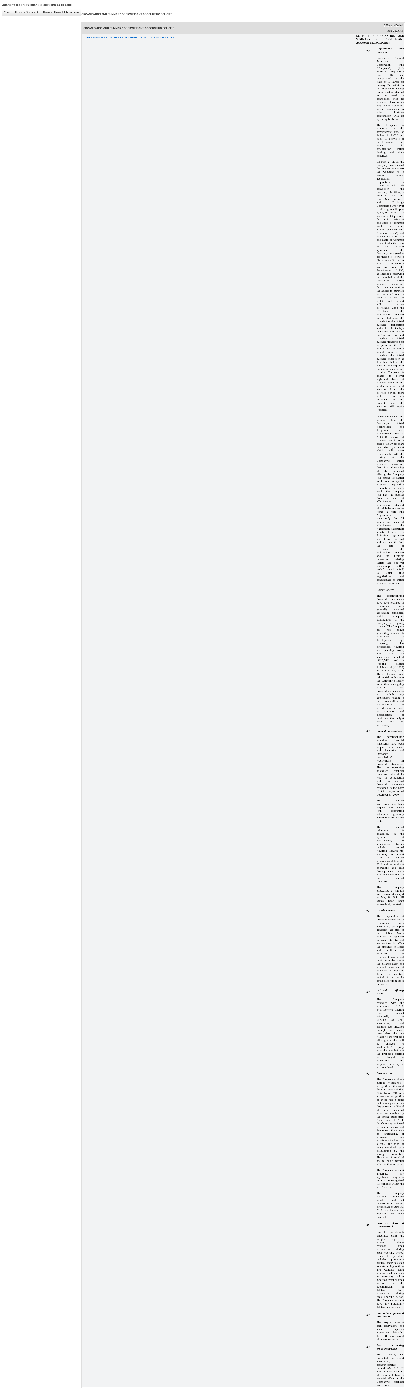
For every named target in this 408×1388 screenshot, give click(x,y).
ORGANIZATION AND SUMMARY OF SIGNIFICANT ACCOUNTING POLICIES (129, 37)
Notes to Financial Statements (60, 12)
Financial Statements (26, 12)
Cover (6, 12)
